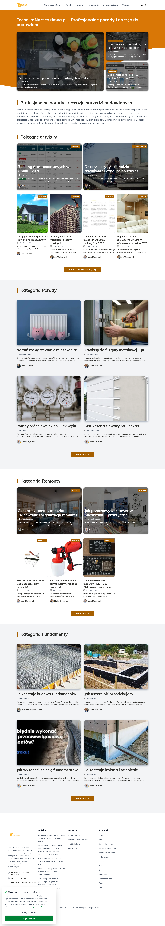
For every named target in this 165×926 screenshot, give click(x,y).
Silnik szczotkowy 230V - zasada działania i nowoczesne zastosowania (51, 871)
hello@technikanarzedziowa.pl (23, 882)
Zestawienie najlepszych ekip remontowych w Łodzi (53, 78)
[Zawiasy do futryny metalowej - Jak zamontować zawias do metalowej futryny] (116, 322)
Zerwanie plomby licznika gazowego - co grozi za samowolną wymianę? (48, 882)
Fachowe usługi (105, 857)
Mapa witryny (93, 908)
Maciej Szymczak (28, 442)
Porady (68, 5)
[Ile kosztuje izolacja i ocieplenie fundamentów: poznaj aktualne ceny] (116, 742)
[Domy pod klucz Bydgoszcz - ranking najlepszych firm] (32, 213)
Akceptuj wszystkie (29, 919)
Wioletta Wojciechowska (32, 530)
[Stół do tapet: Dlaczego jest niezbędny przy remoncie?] (32, 557)
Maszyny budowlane (107, 853)
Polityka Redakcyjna (79, 908)
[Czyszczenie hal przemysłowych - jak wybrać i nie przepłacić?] (127, 46)
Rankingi (102, 887)
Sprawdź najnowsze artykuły (82, 269)
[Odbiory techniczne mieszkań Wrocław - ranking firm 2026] (99, 213)
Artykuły (43, 830)
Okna (101, 835)
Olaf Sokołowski (28, 186)
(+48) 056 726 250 (18, 878)
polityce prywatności (38, 907)
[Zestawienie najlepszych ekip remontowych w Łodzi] (60, 61)
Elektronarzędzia (110, 5)
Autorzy (72, 830)
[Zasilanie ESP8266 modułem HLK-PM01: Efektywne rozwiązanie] (99, 557)
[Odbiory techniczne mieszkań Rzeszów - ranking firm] (66, 213)
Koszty (101, 861)
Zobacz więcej (82, 454)
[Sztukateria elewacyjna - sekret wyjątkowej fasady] (116, 398)
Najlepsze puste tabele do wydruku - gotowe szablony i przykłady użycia (52, 838)
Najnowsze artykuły (53, 5)
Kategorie (104, 830)
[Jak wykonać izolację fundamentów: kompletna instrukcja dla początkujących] (49, 742)
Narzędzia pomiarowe (107, 848)
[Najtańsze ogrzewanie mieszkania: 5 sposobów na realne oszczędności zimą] (49, 322)
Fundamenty (93, 5)
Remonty (80, 5)
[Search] (142, 5)
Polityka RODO (64, 908)
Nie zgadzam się (29, 913)
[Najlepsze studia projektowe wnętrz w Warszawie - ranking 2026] (132, 213)
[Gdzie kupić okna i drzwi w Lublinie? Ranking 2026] (127, 76)
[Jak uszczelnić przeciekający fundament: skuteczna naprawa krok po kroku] (116, 666)
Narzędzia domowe (106, 844)
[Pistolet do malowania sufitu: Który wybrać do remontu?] (66, 557)
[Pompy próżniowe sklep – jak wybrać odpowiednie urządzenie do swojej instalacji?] (49, 398)
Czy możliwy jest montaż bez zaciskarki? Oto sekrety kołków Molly (50, 861)
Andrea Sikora (27, 366)
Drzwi (101, 840)
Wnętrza (125, 5)
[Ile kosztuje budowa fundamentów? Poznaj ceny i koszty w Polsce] (49, 666)
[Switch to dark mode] (146, 5)
